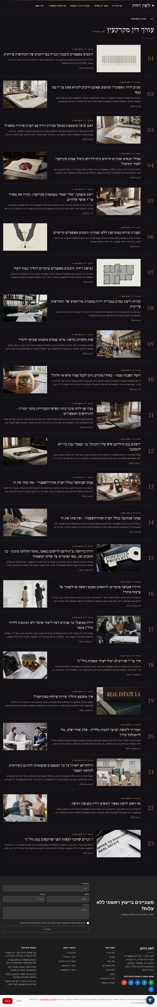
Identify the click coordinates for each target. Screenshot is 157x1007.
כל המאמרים (109, 965)
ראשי (152, 18)
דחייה (19, 1000)
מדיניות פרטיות (108, 978)
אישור (7, 1000)
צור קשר (111, 961)
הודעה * (85, 905)
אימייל (42, 894)
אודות (112, 956)
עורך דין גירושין (68, 965)
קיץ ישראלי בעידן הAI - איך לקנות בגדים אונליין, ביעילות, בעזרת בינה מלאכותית (20, 954)
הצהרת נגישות (108, 982)
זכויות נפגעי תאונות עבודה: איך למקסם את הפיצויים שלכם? (22, 968)
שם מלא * (85, 883)
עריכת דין (117, 5)
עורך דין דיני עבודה (80, 5)
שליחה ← (46, 929)
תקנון (112, 974)
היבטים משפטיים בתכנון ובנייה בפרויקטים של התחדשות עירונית (21, 961)
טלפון (87, 894)
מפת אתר (110, 969)
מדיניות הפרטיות (48, 999)
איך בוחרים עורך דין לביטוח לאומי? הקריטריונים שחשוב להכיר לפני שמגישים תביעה (20, 983)
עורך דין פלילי (101, 5)
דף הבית (111, 952)
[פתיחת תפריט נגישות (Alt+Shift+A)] (150, 1000)
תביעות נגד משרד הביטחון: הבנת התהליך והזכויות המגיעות (21, 975)
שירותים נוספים (57, 5)
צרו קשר (39, 5)
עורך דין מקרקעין (67, 969)
